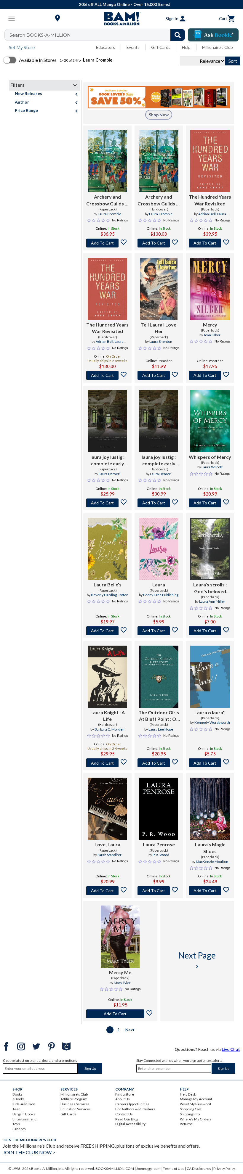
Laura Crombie (109, 214)
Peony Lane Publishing (160, 595)
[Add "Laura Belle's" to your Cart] (107, 630)
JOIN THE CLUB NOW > (29, 1152)
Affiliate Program (73, 1099)
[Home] (121, 18)
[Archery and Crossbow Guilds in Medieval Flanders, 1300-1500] (107, 161)
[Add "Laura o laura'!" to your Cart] (210, 762)
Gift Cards (160, 47)
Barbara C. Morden (109, 729)
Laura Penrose (159, 844)
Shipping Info (190, 1114)
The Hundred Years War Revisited (210, 200)
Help (186, 47)
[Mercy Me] (120, 936)
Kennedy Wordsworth (212, 722)
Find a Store (124, 1094)
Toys (16, 1124)
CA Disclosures (199, 1168)
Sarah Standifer (109, 855)
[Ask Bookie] (213, 34)
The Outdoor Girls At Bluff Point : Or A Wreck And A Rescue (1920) (158, 716)
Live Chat (231, 1049)
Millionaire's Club (217, 47)
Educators (105, 47)
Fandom (19, 1129)
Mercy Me (120, 972)
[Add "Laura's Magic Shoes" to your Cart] (210, 890)
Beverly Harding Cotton (109, 595)
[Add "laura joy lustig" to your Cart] (107, 502)
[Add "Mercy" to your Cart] (210, 375)
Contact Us (124, 1114)
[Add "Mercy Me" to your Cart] (120, 1013)
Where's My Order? (195, 1119)
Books (17, 1094)
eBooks (18, 1099)
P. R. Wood (161, 855)
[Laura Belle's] (107, 548)
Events (133, 47)
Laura (158, 584)
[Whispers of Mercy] (210, 421)
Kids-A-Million (23, 1104)
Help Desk (188, 1094)
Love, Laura (107, 844)
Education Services (75, 1109)
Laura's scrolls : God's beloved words (210, 588)
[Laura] (159, 548)
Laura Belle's (108, 584)
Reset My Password (195, 1104)
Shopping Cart (191, 1109)
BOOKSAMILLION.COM (114, 1168)
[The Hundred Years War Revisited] (210, 161)
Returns (186, 1124)
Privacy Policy (224, 1168)
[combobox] (98, 35)
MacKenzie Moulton (212, 861)
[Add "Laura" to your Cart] (159, 630)
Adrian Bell (207, 214)
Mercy (210, 324)
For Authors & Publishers (135, 1109)
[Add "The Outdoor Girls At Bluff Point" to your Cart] (159, 762)
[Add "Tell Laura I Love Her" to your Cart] (159, 375)
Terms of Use (173, 1168)
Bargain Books (23, 1114)
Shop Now (159, 114)
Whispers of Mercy (210, 457)
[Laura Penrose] (159, 808)
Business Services (74, 1104)
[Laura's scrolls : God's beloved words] (210, 548)
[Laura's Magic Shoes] (210, 808)
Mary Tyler (122, 982)
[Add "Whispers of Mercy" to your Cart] (210, 502)
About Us (122, 1099)
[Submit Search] (177, 35)
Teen (16, 1109)
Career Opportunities (132, 1104)
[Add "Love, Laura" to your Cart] (107, 890)
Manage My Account (196, 1099)
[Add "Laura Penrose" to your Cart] (159, 890)
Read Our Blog (126, 1119)
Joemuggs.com (148, 1168)
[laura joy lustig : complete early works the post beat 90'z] (107, 421)
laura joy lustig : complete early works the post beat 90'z (107, 460)
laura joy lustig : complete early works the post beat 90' (159, 460)
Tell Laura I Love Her (158, 328)
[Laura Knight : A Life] (107, 676)
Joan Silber (212, 335)
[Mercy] (210, 288)
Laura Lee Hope (160, 729)
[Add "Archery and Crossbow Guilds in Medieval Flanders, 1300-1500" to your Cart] (107, 243)
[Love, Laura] (107, 808)
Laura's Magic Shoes (210, 848)
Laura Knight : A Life (107, 716)
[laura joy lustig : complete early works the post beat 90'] (159, 421)
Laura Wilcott (212, 467)
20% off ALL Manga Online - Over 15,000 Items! (124, 4)
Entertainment (24, 1119)
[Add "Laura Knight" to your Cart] (107, 762)
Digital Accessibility (130, 1124)
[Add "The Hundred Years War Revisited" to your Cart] (210, 243)
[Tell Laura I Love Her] (158, 288)
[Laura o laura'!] (210, 676)
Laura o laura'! (210, 712)
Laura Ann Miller (212, 601)
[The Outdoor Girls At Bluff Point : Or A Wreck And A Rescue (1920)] (159, 676)
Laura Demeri (109, 474)
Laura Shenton (160, 341)
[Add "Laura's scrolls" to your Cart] (210, 630)
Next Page (197, 960)
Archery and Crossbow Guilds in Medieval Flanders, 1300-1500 (107, 200)
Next (130, 1029)
